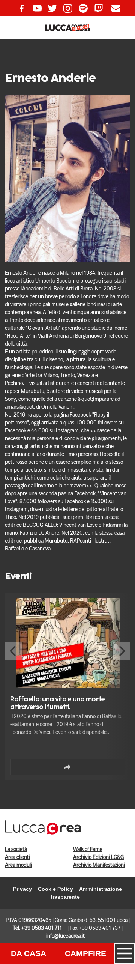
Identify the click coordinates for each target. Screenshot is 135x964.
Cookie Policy (55, 889)
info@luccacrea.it (65, 936)
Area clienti (17, 857)
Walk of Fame (87, 849)
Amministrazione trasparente (86, 893)
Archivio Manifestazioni (99, 865)
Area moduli (18, 865)
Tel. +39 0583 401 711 (37, 928)
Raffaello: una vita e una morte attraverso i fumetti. (57, 703)
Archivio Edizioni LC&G (98, 857)
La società (16, 849)
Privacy (22, 889)
